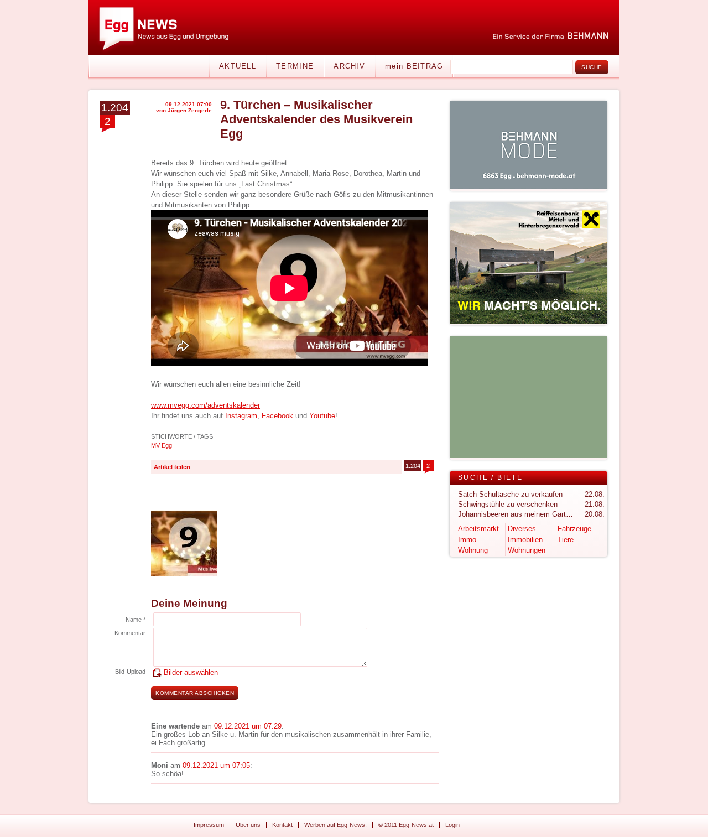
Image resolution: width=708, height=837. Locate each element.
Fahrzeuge (574, 528)
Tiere (566, 540)
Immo (467, 540)
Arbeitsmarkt (478, 528)
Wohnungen (526, 550)
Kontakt (282, 825)
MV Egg (161, 445)
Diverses (522, 528)
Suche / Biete (490, 477)
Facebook (278, 416)
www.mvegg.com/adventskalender (205, 405)
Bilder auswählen (191, 672)
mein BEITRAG (414, 66)
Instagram (241, 416)
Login (452, 825)
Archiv (349, 66)
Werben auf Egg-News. (335, 825)
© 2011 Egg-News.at (406, 825)
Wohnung (473, 550)
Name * (135, 619)
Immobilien (525, 540)
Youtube (322, 416)
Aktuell (237, 66)
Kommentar (129, 633)
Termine (295, 66)
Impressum (209, 825)
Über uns (248, 825)
